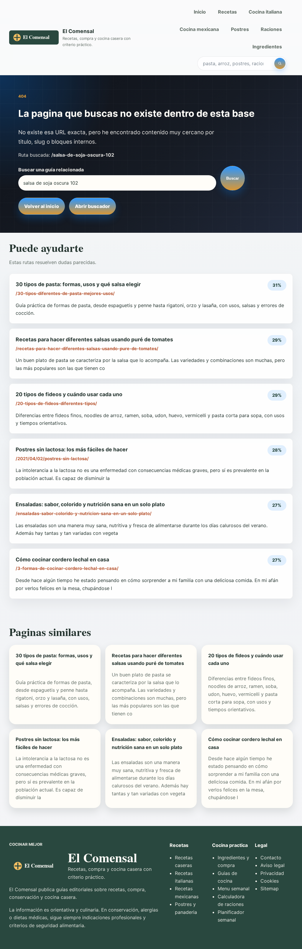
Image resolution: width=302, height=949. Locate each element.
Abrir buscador (92, 206)
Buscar (232, 178)
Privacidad (272, 873)
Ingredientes (267, 47)
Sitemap (269, 888)
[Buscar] (279, 63)
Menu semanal (234, 888)
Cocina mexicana (199, 29)
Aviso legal (272, 865)
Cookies (269, 881)
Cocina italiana (265, 12)
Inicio (200, 12)
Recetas (227, 12)
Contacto (270, 858)
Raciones (271, 29)
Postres (240, 29)
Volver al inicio (41, 206)
